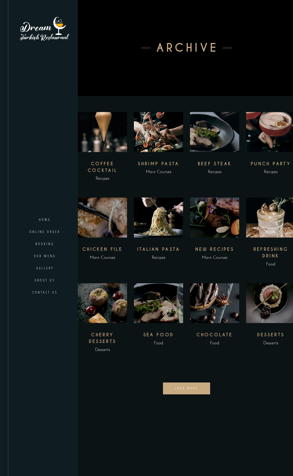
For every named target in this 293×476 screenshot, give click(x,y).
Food (270, 264)
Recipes (102, 178)
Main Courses (158, 172)
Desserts (102, 350)
